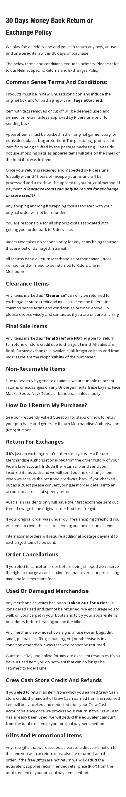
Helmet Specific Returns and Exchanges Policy (58, 70)
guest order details (85, 485)
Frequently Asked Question (45, 417)
